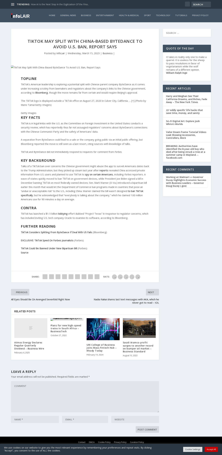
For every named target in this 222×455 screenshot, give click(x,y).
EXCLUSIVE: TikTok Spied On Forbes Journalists (47, 240)
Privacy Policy (200, 15)
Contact (81, 442)
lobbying (63, 213)
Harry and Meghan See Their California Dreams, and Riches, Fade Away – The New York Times (186, 99)
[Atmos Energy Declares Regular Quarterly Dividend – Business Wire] (30, 328)
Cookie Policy (104, 442)
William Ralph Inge (176, 72)
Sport (147, 15)
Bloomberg (41, 92)
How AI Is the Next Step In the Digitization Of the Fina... (60, 4)
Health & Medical (129, 15)
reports (103, 170)
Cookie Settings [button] (192, 449)
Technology (163, 15)
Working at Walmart (177, 177)
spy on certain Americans (98, 174)
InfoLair (60, 53)
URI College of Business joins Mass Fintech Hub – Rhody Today (102, 347)
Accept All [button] (211, 449)
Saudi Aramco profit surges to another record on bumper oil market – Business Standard (138, 347)
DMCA (92, 442)
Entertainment (105, 15)
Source (24, 252)
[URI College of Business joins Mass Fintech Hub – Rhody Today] (103, 329)
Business (86, 15)
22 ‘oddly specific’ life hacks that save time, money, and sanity (184, 112)
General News (68, 15)
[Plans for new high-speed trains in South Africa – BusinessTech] (67, 319)
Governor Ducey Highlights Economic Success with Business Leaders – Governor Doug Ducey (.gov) (186, 182)
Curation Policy (137, 442)
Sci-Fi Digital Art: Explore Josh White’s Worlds (183, 123)
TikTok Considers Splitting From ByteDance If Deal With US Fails (56, 232)
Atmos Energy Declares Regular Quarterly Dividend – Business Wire (29, 345)
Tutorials (181, 15)
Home (52, 15)
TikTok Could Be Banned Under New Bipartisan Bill (49, 248)
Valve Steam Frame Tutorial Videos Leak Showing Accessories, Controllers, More (186, 134)
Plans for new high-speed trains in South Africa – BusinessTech (66, 328)
